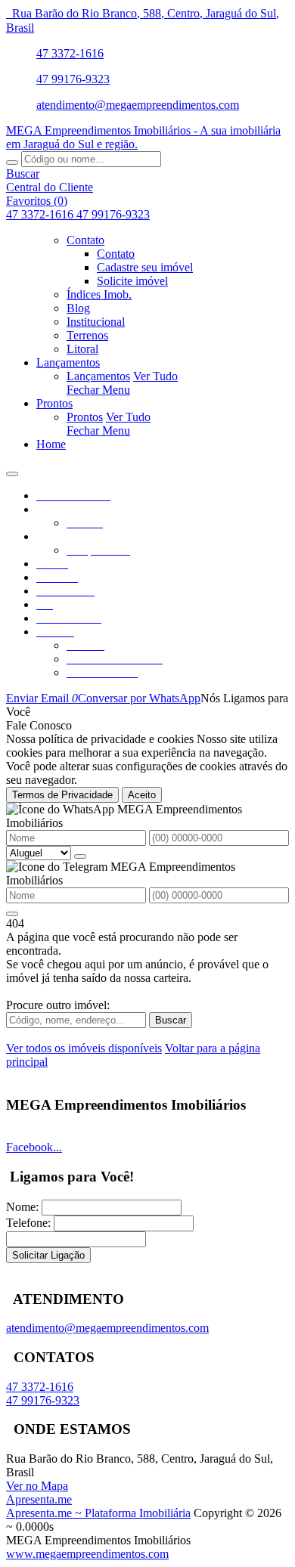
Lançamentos (98, 376)
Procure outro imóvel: (58, 1005)
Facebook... (34, 1147)
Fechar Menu (98, 389)
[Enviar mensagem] (80, 856)
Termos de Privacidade (62, 795)
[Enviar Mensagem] (12, 914)
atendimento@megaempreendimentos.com (137, 104)
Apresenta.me (39, 1499)
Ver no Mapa (37, 1485)
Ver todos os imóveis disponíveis (84, 1048)
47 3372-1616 (70, 53)
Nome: (22, 1206)
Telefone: (28, 1222)
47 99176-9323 (73, 79)
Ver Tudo (155, 376)
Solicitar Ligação (48, 1255)
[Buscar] (12, 162)
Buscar (170, 1020)
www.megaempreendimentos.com (87, 1553)
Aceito (142, 795)
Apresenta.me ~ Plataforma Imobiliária (98, 1513)
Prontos (85, 416)
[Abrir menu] (12, 469)
